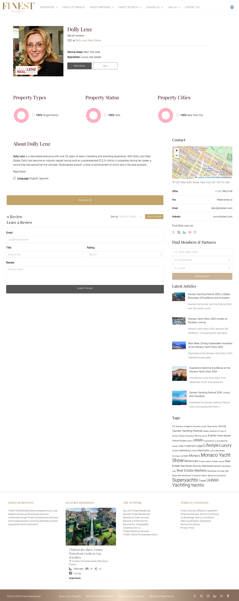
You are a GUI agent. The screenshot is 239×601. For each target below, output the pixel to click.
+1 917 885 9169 (223, 191)
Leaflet (200, 177)
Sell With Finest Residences (99, 596)
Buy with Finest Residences (136, 510)
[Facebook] (174, 232)
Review (10, 262)
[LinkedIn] (185, 232)
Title (8, 247)
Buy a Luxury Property (70, 596)
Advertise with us (131, 527)
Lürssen (184, 456)
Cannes (222, 426)
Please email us (224, 199)
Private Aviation (205, 461)
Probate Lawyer (218, 461)
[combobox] (130, 216)
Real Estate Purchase (216, 471)
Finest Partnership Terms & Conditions (199, 514)
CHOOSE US (152, 7)
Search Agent (202, 276)
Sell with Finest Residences (136, 514)
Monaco (194, 455)
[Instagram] (196, 232)
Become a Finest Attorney (136, 517)
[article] (91, 545)
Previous (71, 530)
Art (173, 426)
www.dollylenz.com (222, 216)
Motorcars (191, 461)
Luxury (225, 445)
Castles (206, 431)
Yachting (181, 485)
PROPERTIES (47, 7)
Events (212, 435)
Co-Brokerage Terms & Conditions (197, 517)
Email (9, 232)
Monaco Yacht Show (201, 457)
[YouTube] (190, 232)
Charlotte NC (215, 431)
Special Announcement (217, 476)
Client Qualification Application (195, 521)
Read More (19, 171)
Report (204, 476)
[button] (176, 150)
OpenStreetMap (214, 177)
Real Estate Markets (192, 470)
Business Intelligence (184, 426)
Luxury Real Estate (199, 450)
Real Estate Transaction (191, 476)
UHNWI (213, 480)
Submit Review (85, 288)
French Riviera (179, 440)
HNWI (198, 440)
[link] (178, 296)
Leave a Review (154, 216)
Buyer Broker (212, 426)
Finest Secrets (224, 435)
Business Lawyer (200, 426)
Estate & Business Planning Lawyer (193, 436)
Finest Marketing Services (136, 531)
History (190, 441)
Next (111, 530)
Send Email (79, 66)
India (181, 446)
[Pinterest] (229, 596)
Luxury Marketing (181, 450)
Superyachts (185, 480)
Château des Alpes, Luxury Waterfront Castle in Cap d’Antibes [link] (86, 553)
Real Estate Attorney (190, 466)
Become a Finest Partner (135, 521)
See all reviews (75, 35)
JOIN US (172, 7)
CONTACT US (192, 7)
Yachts (197, 485)
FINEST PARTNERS (100, 7)
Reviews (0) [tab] (85, 200)
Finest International (31, 596)
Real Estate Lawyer (211, 466)
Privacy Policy (187, 527)
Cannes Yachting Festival (187, 430)
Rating (90, 247)
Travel (202, 480)
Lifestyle (211, 445)
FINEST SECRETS (128, 7)
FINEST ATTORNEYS (73, 7)
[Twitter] (179, 232)
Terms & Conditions (190, 524)
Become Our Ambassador (136, 524)
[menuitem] (232, 7)
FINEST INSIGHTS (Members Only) (140, 534)
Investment (190, 446)
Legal (199, 445)
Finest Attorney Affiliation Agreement (199, 510)
